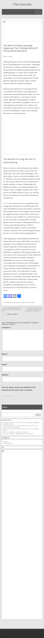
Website (5, 375)
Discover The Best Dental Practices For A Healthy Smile (20, 429)
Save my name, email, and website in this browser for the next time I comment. (18, 388)
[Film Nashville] (22, 4)
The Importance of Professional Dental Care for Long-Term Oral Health (20, 426)
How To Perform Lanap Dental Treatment (17, 433)
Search (4, 407)
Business (5, 441)
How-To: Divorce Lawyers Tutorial (15, 432)
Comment (6, 327)
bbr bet (5, 203)
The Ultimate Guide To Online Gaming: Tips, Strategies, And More (33, 309)
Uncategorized (7, 443)
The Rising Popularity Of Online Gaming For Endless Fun (11, 309)
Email (4, 364)
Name (5, 354)
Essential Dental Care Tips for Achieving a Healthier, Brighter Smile (21, 423)
